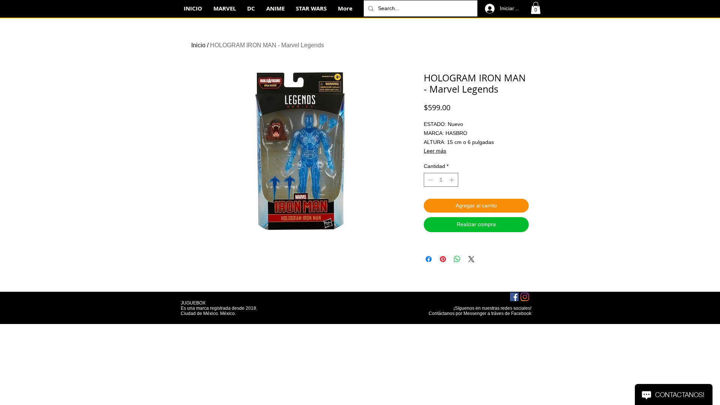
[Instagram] (524, 296)
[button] (536, 8)
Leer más (435, 151)
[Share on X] (471, 259)
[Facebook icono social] (514, 296)
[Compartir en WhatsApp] (457, 259)
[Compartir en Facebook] (428, 259)
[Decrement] (429, 179)
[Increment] (452, 179)
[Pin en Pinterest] (442, 259)
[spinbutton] (441, 179)
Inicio (198, 45)
